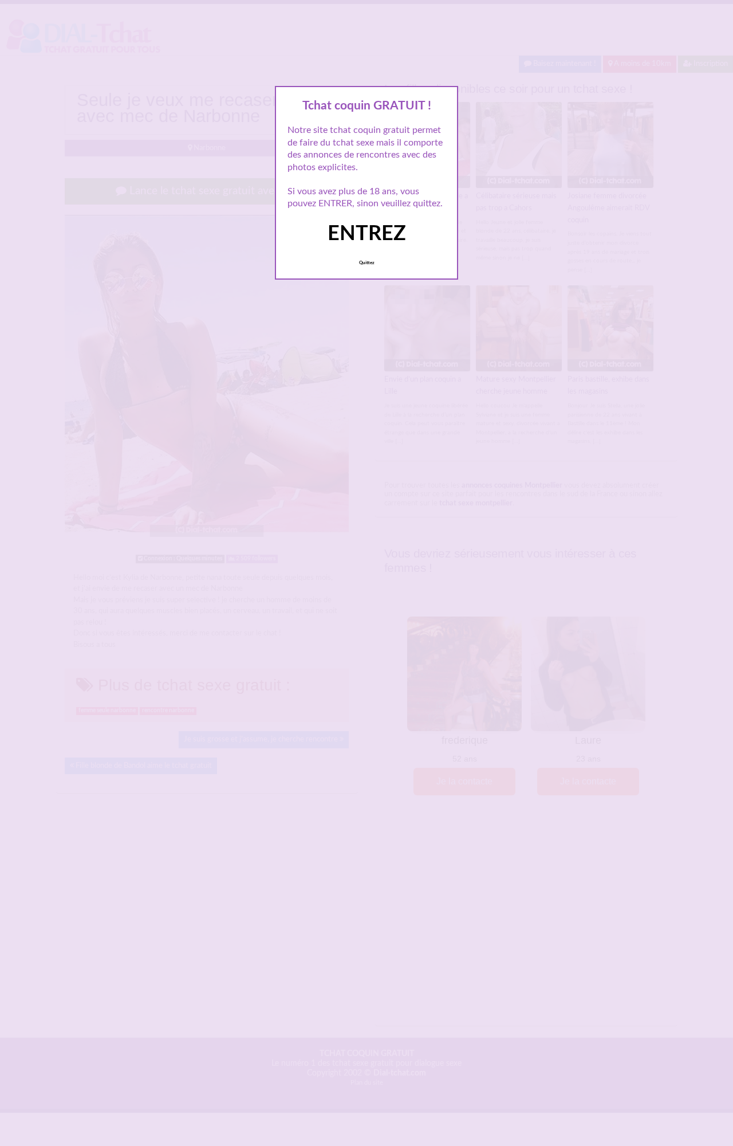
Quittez (367, 263)
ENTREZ (367, 233)
